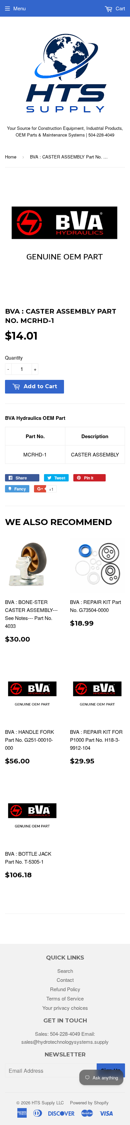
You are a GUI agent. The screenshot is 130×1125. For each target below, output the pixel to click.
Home (10, 156)
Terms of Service (65, 998)
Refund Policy (65, 988)
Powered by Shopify (89, 1102)
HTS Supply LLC (48, 1102)
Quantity (14, 357)
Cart (119, 8)
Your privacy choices (65, 1007)
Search (65, 970)
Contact (65, 979)
